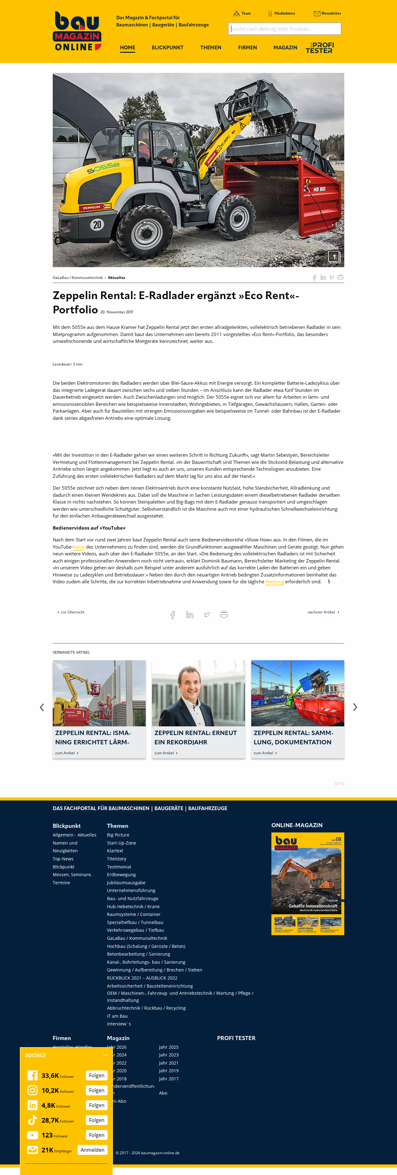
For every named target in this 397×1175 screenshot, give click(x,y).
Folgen (97, 1075)
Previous (42, 711)
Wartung (274, 581)
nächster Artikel (322, 612)
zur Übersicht (72, 612)
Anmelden (93, 1149)
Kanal (79, 547)
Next (355, 711)
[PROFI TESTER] (320, 48)
